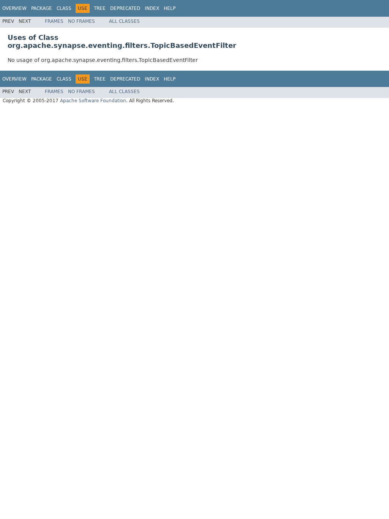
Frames (54, 21)
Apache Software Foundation (93, 100)
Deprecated (125, 8)
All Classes (124, 21)
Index (152, 8)
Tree (100, 8)
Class (64, 8)
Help (170, 8)
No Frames (81, 21)
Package (41, 8)
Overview (14, 8)
